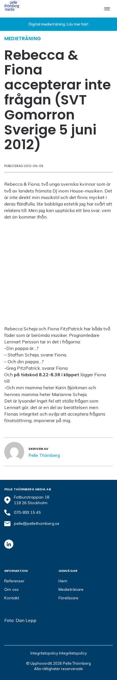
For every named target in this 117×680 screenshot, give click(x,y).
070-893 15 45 (27, 512)
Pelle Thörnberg (44, 455)
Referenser (14, 580)
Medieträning (22, 38)
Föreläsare (68, 597)
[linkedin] (8, 544)
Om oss (11, 589)
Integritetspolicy (44, 653)
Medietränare (70, 589)
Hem (62, 580)
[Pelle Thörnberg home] (12, 5)
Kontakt (11, 597)
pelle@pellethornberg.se (36, 523)
